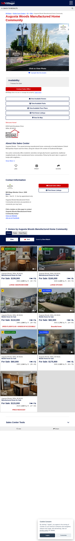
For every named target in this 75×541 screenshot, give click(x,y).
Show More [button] (9, 161)
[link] (72, 8)
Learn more (38, 92)
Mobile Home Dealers (19, 13)
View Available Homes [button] (38, 99)
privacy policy (44, 530)
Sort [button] (28, 239)
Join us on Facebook (12, 218)
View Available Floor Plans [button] (38, 108)
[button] (9, 8)
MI (27, 13)
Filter (12, 239)
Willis (31, 13)
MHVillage (9, 13)
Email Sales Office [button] (54, 185)
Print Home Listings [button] (38, 113)
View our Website (11, 216)
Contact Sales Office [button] (23, 89)
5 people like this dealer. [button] (38, 73)
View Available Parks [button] (38, 103)
